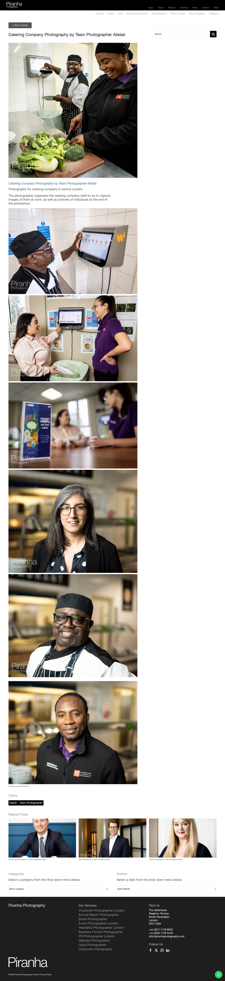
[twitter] (156, 950)
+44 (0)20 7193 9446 (161, 933)
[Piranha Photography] (14, 3)
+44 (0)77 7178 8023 (161, 930)
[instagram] (162, 950)
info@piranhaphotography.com (166, 936)
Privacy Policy (46, 974)
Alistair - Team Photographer (26, 803)
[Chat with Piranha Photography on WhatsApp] (218, 974)
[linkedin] (167, 950)
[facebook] (150, 950)
